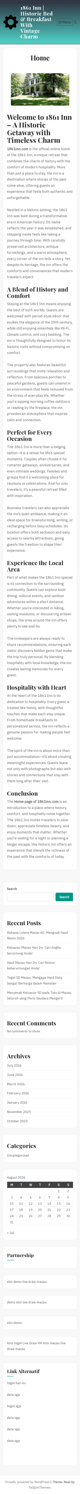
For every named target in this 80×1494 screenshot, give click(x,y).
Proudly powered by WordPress (27, 1482)
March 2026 (16, 1084)
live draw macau (35, 1282)
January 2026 (17, 1102)
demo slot (14, 1302)
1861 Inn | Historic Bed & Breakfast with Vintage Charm (36, 22)
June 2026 (15, 1075)
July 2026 (14, 1065)
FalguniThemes (39, 1487)
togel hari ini (16, 1383)
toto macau (51, 1343)
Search (12, 889)
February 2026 (18, 1093)
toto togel (14, 1343)
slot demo (14, 1282)
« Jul (10, 1233)
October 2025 (17, 1121)
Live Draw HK (32, 1343)
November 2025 (19, 1112)
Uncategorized (18, 1155)
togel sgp (14, 1406)
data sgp (13, 1394)
